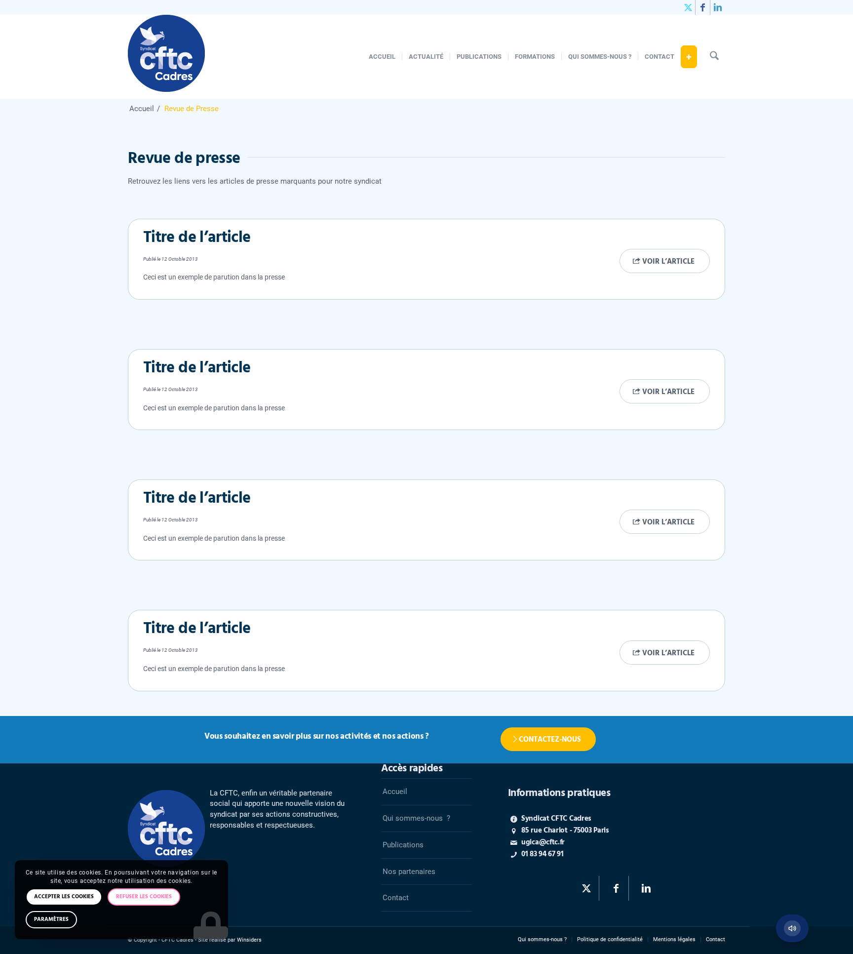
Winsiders (249, 940)
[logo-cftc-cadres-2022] (166, 57)
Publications (403, 844)
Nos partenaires (409, 871)
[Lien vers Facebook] (703, 7)
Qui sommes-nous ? (416, 818)
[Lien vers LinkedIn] (717, 7)
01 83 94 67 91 (542, 854)
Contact (396, 897)
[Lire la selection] (792, 928)
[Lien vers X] (688, 7)
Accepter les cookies (64, 896)
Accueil (395, 791)
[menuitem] (382, 57)
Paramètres (51, 919)
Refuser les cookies (144, 896)
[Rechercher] (714, 57)
